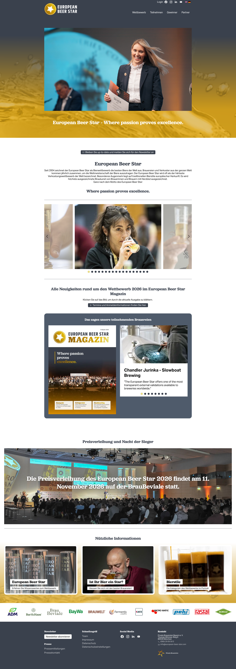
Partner (186, 12)
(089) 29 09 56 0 (167, 641)
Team (85, 636)
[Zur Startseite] (60, 9)
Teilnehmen (156, 12)
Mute (186, 109)
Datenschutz (89, 643)
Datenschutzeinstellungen (96, 646)
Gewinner (172, 12)
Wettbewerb (139, 12)
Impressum (88, 639)
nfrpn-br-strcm (173, 644)
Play (46, 109)
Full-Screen (190, 109)
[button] (181, 2)
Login (160, 1)
